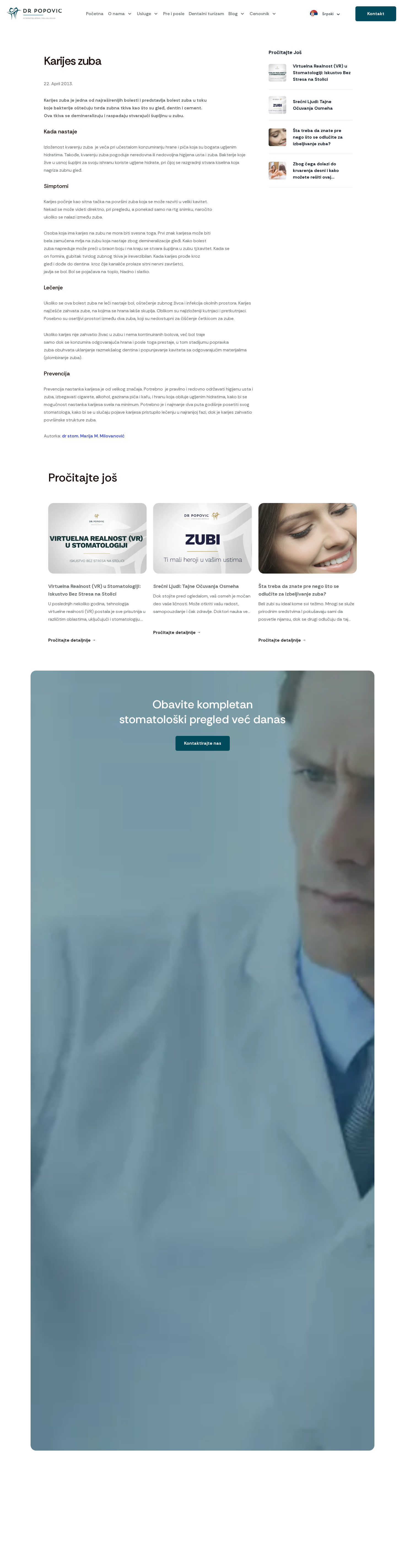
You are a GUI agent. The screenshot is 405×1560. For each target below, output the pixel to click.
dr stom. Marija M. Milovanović (93, 436)
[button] (375, 13)
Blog (232, 14)
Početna (95, 14)
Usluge (144, 14)
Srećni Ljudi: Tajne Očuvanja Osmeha (313, 105)
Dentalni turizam (206, 14)
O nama (116, 14)
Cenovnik (259, 14)
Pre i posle (173, 14)
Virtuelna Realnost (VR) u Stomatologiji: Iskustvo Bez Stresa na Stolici (322, 72)
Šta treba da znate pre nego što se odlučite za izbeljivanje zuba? (318, 137)
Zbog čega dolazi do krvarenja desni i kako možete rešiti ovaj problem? (316, 171)
